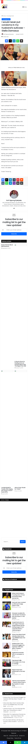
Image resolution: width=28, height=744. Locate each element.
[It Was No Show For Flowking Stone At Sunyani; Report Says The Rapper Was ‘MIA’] (21, 302)
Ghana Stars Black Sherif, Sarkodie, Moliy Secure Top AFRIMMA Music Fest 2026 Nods (19, 637)
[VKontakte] (3, 183)
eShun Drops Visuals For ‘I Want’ (20, 488)
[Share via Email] (21, 40)
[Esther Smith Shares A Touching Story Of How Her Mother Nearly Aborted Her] (6, 595)
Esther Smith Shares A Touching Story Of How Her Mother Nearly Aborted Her (18, 596)
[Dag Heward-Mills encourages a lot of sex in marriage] (6, 663)
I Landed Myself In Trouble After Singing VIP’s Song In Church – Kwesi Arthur (7, 490)
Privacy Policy (10, 738)
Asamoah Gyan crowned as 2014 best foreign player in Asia (19, 604)
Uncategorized (10, 15)
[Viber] (14, 183)
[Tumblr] (14, 179)
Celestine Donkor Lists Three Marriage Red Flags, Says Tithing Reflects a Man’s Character (14, 710)
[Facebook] (6, 40)
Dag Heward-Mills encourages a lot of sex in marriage (18, 662)
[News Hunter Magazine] (4, 7)
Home (4, 15)
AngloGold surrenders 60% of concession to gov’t (18, 654)
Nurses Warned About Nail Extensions (7, 245)
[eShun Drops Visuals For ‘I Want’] (21, 428)
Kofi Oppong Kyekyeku (9, 34)
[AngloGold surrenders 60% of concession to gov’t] (6, 654)
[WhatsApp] (17, 40)
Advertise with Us (13, 735)
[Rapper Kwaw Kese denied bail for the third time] (6, 673)
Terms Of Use (17, 738)
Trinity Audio (16, 67)
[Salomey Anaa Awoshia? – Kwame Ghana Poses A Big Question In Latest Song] (6, 683)
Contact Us (21, 735)
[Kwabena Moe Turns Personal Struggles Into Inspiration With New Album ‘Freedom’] (6, 646)
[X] (10, 40)
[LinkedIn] (14, 40)
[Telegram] (10, 183)
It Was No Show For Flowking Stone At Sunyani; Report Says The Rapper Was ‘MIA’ (20, 364)
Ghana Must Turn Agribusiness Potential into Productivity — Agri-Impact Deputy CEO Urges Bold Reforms (14, 716)
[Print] (21, 183)
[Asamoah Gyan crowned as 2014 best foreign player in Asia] (6, 606)
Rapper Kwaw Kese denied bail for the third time (18, 671)
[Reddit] (21, 179)
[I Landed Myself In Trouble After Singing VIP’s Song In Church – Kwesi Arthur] (7, 428)
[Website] (14, 208)
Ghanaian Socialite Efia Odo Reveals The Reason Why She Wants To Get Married (19, 615)
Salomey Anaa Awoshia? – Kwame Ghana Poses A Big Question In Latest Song (19, 683)
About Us (6, 735)
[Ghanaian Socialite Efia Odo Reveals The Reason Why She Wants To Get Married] (6, 615)
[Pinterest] (17, 179)
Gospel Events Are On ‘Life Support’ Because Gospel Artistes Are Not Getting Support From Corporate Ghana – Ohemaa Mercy (18, 626)
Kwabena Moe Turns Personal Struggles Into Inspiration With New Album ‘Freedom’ (18, 646)
